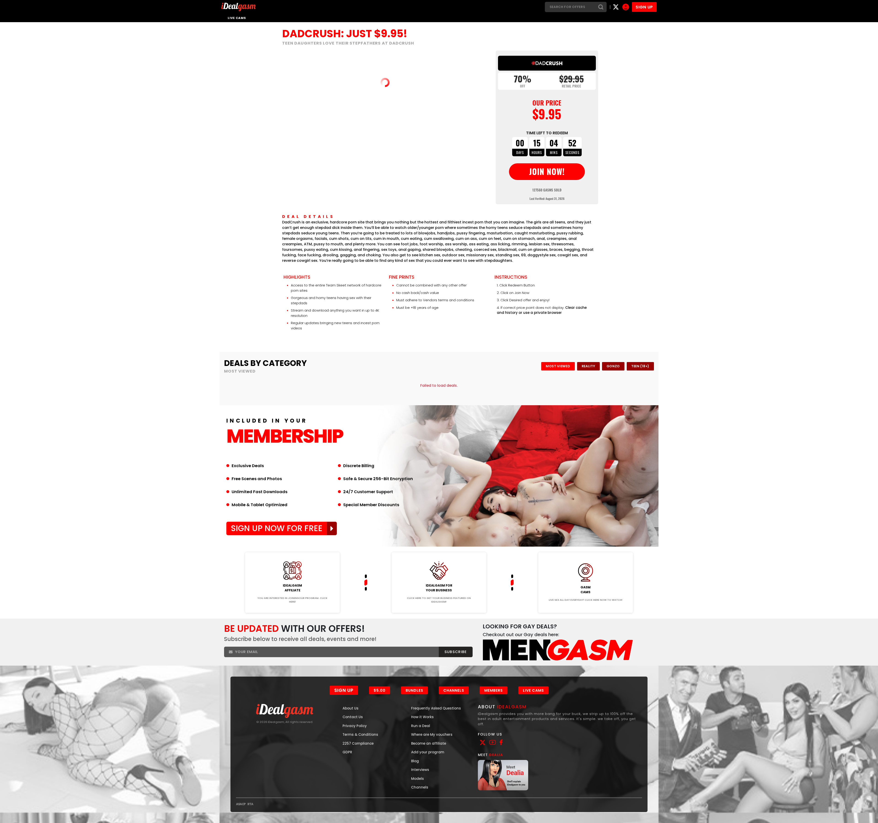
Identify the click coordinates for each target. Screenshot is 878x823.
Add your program (427, 796)
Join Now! (293, 593)
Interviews (420, 813)
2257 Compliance (358, 787)
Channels (453, 734)
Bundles (414, 734)
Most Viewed (558, 366)
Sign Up (343, 734)
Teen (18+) (640, 366)
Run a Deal (420, 769)
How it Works (422, 760)
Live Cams (237, 18)
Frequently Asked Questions (436, 752)
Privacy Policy (355, 769)
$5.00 (379, 734)
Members (493, 734)
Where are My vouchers (431, 778)
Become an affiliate (428, 787)
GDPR (347, 796)
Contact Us (353, 760)
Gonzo (613, 366)
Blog (415, 804)
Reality (588, 366)
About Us (351, 752)
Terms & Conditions (360, 778)
